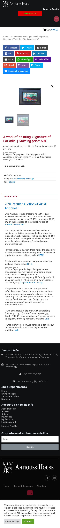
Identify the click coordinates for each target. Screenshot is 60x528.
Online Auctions (8, 394)
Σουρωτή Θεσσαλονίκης (31, 282)
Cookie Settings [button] (12, 521)
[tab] (30, 196)
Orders (4, 414)
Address (5, 411)
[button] (30, 13)
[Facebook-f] (47, 478)
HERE (41, 255)
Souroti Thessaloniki (14, 224)
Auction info (10, 196)
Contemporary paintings (20, 37)
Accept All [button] (28, 521)
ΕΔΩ (47, 318)
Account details (8, 408)
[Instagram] (54, 478)
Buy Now (5, 399)
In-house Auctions (10, 396)
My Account (7, 419)
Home (5, 37)
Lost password (8, 422)
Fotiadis (11, 182)
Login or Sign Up (51, 9)
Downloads (6, 416)
